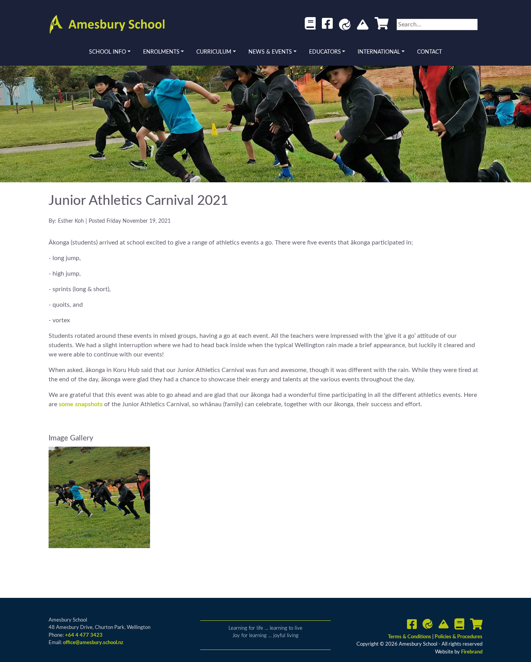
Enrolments (161, 52)
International (379, 52)
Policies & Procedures (458, 636)
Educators (325, 52)
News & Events (270, 52)
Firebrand (471, 652)
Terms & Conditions (410, 636)
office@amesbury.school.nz (93, 642)
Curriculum (213, 52)
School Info (107, 52)
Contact (429, 52)
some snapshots (81, 404)
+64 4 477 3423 (84, 635)
